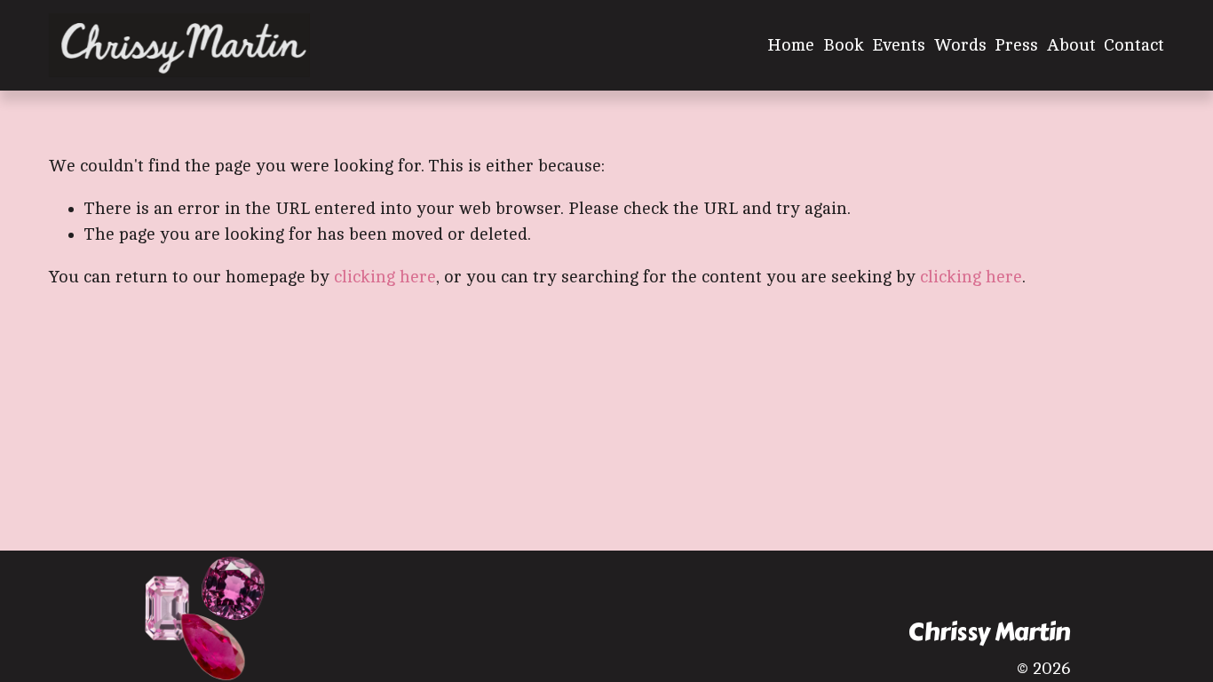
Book (843, 45)
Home (790, 45)
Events (898, 45)
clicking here (385, 277)
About (1071, 45)
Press (1016, 45)
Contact (1134, 45)
